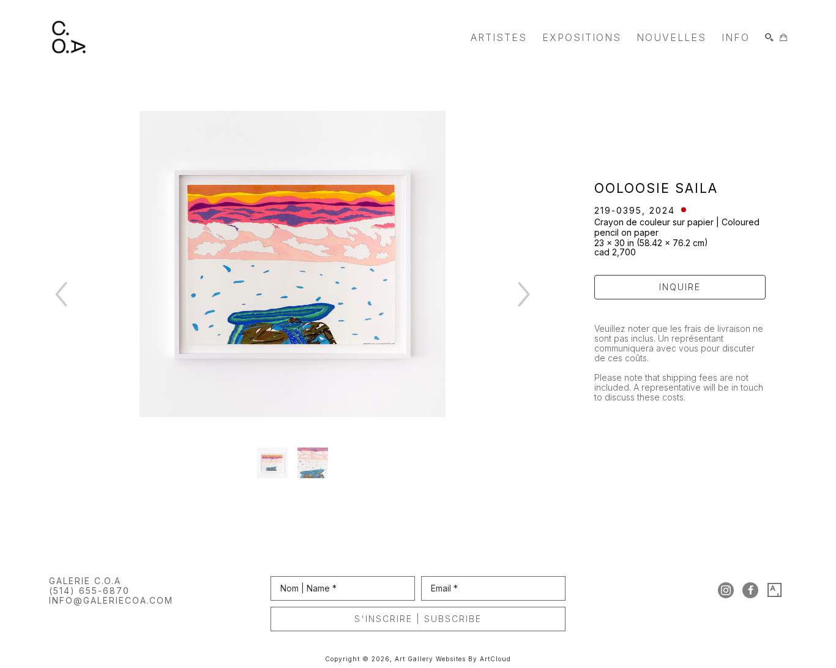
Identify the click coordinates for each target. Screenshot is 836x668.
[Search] (769, 37)
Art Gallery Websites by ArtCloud (453, 658)
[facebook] (750, 590)
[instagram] (726, 590)
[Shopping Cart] (783, 37)
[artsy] (775, 590)
